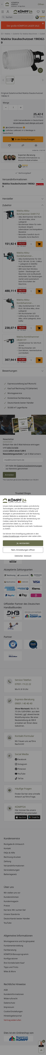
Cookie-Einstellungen (11, 536)
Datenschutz (19, 556)
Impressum (27, 556)
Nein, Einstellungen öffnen (23, 550)
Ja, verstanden (23, 543)
